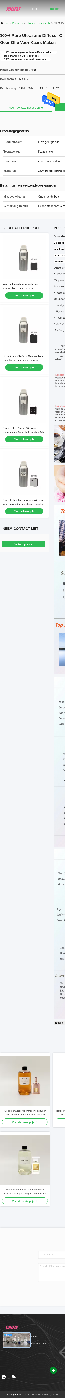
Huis (35, 9)
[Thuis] (14, 8)
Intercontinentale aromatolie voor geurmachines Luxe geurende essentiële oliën (21, 288)
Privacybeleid (13, 1394)
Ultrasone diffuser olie (38, 23)
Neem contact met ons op (25, 107)
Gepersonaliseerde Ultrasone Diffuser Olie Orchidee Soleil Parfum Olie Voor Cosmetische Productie (25, 1112)
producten (17, 23)
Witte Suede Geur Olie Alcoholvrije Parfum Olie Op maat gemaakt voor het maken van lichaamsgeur (25, 1191)
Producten (52, 9)
